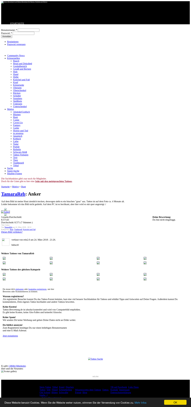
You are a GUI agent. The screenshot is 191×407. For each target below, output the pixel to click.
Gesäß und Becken (22, 69)
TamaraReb (13, 194)
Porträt (16, 146)
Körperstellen (13, 58)
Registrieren (13, 41)
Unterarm (17, 104)
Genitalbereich (20, 66)
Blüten (54, 392)
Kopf (15, 82)
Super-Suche (13, 171)
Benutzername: (9, 30)
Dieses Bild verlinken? (12, 232)
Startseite (5, 186)
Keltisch (17, 138)
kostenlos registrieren (37, 289)
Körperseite (18, 85)
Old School (45, 392)
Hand (15, 74)
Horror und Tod (20, 130)
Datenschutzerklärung (120, 392)
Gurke (16, 128)
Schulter (17, 95)
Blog (85, 392)
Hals (15, 71)
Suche (10, 168)
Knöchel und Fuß (21, 79)
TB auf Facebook (118, 387)
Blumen (17, 114)
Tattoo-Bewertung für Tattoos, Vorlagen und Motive (32, 2)
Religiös (17, 149)
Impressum (124, 390)
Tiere (15, 160)
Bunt (15, 117)
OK (175, 402)
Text (15, 157)
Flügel (55, 390)
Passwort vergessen (16, 44)
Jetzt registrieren (10, 336)
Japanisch (17, 136)
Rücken (16, 93)
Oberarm (17, 87)
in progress (18, 133)
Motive (10, 109)
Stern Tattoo (45, 387)
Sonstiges (17, 98)
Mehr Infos (141, 402)
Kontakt (114, 390)
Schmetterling (65, 390)
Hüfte (16, 77)
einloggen (19, 289)
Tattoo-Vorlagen (20, 155)
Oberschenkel (19, 90)
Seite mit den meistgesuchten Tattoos (53, 181)
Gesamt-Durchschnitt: (11, 217)
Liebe (16, 141)
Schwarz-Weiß (20, 152)
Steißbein (17, 101)
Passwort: (6, 33)
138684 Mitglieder (17, 366)
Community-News (16, 55)
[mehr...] (43, 395)
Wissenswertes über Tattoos (88, 390)
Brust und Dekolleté (22, 63)
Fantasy (16, 125)
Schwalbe (63, 392)
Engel (61, 387)
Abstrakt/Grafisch (21, 112)
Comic (16, 120)
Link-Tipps (133, 387)
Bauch (16, 61)
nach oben (95, 376)
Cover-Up (18, 122)
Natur (16, 144)
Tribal (16, 165)
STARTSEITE (17, 23)
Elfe (49, 390)
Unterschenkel (20, 106)
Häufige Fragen (14, 173)
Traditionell (18, 163)
